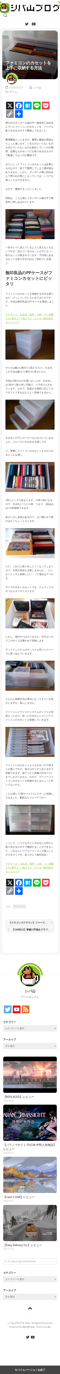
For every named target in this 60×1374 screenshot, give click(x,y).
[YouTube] (33, 24)
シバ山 (37, 87)
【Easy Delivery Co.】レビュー (22, 1245)
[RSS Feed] (25, 1010)
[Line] (36, 106)
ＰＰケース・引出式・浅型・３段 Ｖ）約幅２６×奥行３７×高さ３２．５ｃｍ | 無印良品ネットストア (29, 318)
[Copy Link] (9, 114)
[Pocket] (45, 106)
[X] (9, 106)
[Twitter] (26, 24)
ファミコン (19, 906)
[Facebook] (18, 106)
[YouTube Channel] (16, 1010)
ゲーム (13, 91)
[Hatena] (27, 106)
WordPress (29, 1326)
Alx (48, 1326)
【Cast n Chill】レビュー (19, 1197)
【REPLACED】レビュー (18, 1096)
